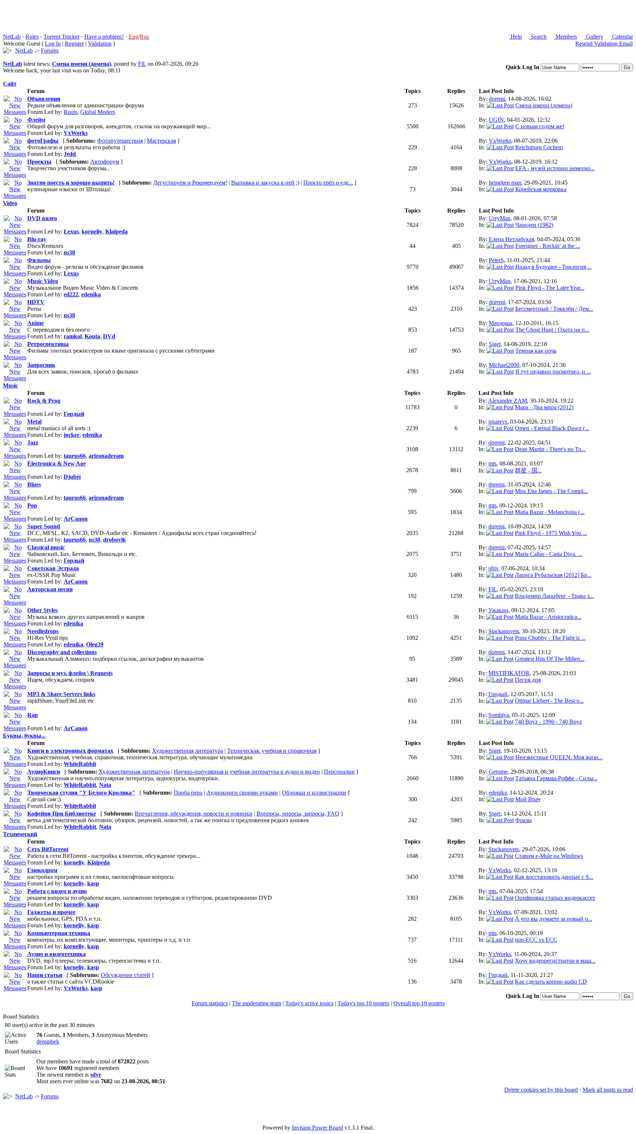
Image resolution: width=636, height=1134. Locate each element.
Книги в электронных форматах (70, 751)
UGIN (496, 120)
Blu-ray (36, 239)
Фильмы (39, 260)
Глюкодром (42, 870)
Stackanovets (503, 631)
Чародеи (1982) (534, 225)
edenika (498, 792)
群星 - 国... (528, 470)
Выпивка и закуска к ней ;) (265, 182)
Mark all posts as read (608, 1090)
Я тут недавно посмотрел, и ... (553, 371)
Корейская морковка (540, 189)
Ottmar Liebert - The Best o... (549, 701)
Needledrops (43, 631)
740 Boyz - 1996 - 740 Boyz (548, 721)
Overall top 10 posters (419, 1003)
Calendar (622, 36)
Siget (495, 344)
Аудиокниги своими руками (242, 792)
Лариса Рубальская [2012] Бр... (553, 575)
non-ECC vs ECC (536, 940)
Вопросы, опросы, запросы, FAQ (298, 813)
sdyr (95, 1074)
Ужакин (498, 610)
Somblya (498, 715)
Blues (34, 484)
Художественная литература (187, 751)
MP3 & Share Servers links (61, 694)
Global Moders (97, 112)
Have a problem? (104, 36)
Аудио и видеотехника (56, 954)
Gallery (593, 36)
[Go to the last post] (500, 105)
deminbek (47, 1041)
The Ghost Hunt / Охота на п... (552, 330)
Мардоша (500, 323)
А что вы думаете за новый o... (553, 919)
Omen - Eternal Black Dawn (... (552, 428)
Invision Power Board (317, 1127)
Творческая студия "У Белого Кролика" (81, 792)
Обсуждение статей (125, 975)
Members (565, 36)
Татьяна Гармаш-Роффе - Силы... (556, 778)
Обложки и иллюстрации (314, 792)
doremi (497, 99)
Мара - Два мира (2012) (544, 407)
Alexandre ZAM (507, 400)
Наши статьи (44, 975)
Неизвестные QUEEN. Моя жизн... (559, 757)
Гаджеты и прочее (51, 912)
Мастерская (161, 141)
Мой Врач (527, 799)
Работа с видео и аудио (57, 891)
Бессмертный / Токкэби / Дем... (554, 309)
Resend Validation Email (604, 43)
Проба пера (188, 792)
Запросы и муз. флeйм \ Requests (70, 673)
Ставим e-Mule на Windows (549, 856)
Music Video (42, 281)
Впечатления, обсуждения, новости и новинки (193, 813)
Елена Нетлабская (511, 239)
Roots (70, 112)
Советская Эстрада (53, 568)
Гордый (498, 694)
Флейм (36, 120)
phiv (493, 568)
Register (74, 43)
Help (515, 36)
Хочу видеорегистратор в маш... (555, 961)
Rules (32, 36)
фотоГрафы (43, 141)
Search (538, 36)
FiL (142, 64)
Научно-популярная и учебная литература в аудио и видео (247, 772)
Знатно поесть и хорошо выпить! (70, 182)
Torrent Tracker (61, 36)
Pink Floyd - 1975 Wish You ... (551, 533)
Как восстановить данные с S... (554, 877)
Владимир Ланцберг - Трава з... (554, 596)
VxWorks (500, 141)
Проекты (39, 161)
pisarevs (497, 421)
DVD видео (42, 218)
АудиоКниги (43, 772)
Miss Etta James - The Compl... (551, 491)
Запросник (41, 365)
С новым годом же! (539, 126)
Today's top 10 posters (363, 1003)
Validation (100, 43)
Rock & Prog (43, 400)
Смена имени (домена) (81, 64)
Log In (53, 43)
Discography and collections (62, 652)
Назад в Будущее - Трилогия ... (553, 267)
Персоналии (339, 772)
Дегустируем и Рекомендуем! (190, 182)
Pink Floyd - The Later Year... (549, 288)
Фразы (523, 820)
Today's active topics (309, 1003)
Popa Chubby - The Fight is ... (550, 638)
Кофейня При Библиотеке (61, 813)
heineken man (505, 182)
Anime (35, 323)
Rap (32, 715)
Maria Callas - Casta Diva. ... (548, 554)
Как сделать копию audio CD (551, 981)
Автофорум (104, 161)
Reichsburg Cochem (539, 147)
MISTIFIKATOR (509, 673)
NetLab (12, 36)
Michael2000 (504, 365)
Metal (34, 421)
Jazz (32, 442)
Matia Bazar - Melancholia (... (549, 512)
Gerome (498, 772)
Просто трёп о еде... (328, 182)
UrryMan (499, 218)
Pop (32, 505)
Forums (50, 50)
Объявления (43, 99)
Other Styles (42, 610)
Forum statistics (210, 1003)
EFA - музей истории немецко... (555, 168)
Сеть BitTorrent (47, 849)
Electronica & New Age (56, 463)
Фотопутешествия (120, 141)
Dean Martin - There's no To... (550, 449)
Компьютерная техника (58, 933)
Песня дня (528, 680)
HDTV (36, 302)
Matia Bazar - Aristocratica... (548, 617)
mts (492, 463)
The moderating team (256, 1003)
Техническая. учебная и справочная (272, 751)
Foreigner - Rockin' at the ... (547, 246)
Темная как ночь (535, 350)
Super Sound (43, 526)
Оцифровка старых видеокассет (555, 898)
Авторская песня (50, 589)
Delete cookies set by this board (541, 1090)
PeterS (496, 260)
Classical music (46, 547)
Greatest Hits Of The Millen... (549, 659)
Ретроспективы (48, 344)
